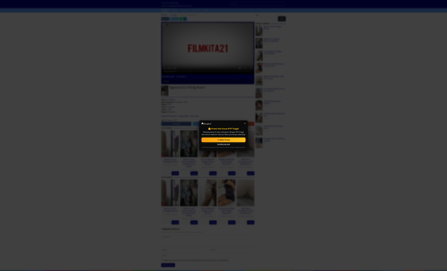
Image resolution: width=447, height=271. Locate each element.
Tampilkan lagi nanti (223, 144)
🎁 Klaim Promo (223, 140)
